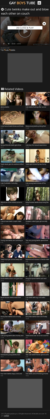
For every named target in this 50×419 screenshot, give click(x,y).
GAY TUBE (22, 2)
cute (7, 50)
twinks (13, 50)
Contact (6, 416)
